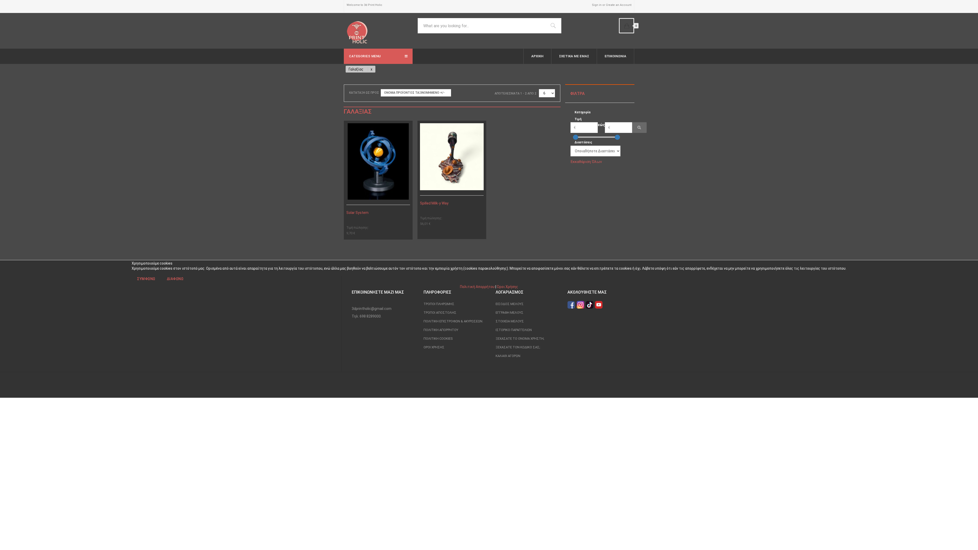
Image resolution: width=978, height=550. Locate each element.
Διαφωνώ (175, 279)
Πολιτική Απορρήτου (477, 287)
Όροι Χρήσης (507, 287)
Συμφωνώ (146, 279)
